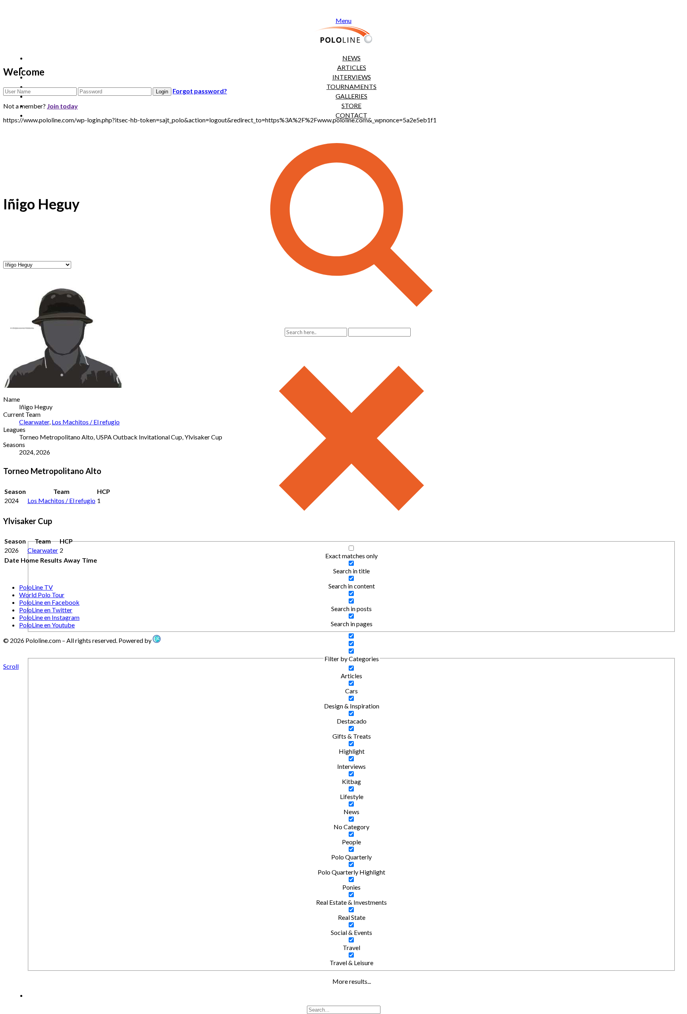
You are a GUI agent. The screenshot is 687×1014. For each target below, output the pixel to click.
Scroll (11, 666)
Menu (343, 20)
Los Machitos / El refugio (86, 422)
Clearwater (34, 422)
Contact (351, 115)
